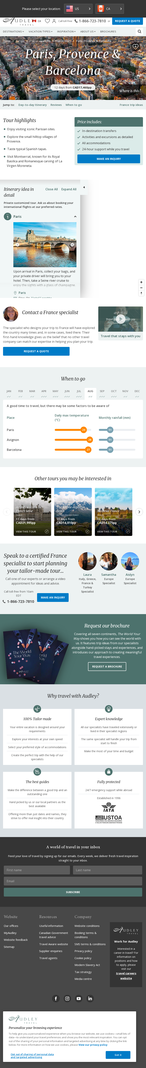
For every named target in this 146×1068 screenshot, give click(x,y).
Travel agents (48, 958)
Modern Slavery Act (87, 965)
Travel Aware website (53, 944)
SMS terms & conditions (90, 944)
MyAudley (10, 933)
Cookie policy (83, 958)
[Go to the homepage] (18, 21)
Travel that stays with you (120, 336)
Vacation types (40, 31)
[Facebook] (56, 998)
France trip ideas (131, 105)
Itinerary (32, 105)
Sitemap (9, 947)
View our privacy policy (93, 1044)
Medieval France (108, 511)
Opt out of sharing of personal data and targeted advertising (32, 1056)
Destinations (12, 31)
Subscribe (73, 892)
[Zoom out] (141, 287)
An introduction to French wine (28, 509)
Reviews (56, 105)
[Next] (72, 245)
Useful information (51, 926)
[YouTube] (79, 998)
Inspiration (65, 31)
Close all (51, 189)
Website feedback (16, 940)
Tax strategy (83, 972)
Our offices (11, 926)
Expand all (68, 189)
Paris (17, 216)
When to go (74, 105)
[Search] (139, 31)
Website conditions (87, 926)
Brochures (108, 31)
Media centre (83, 979)
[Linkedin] (90, 998)
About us (87, 31)
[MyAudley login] (54, 21)
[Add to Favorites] (135, 46)
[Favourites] (47, 21)
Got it (118, 1055)
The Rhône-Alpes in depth (70, 509)
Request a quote (36, 351)
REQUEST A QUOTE (127, 21)
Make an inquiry (109, 159)
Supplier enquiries (50, 951)
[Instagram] (67, 998)
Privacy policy (83, 951)
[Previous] (17, 245)
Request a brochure (107, 666)
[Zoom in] (141, 282)
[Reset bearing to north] (141, 293)
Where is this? (130, 91)
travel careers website (126, 975)
